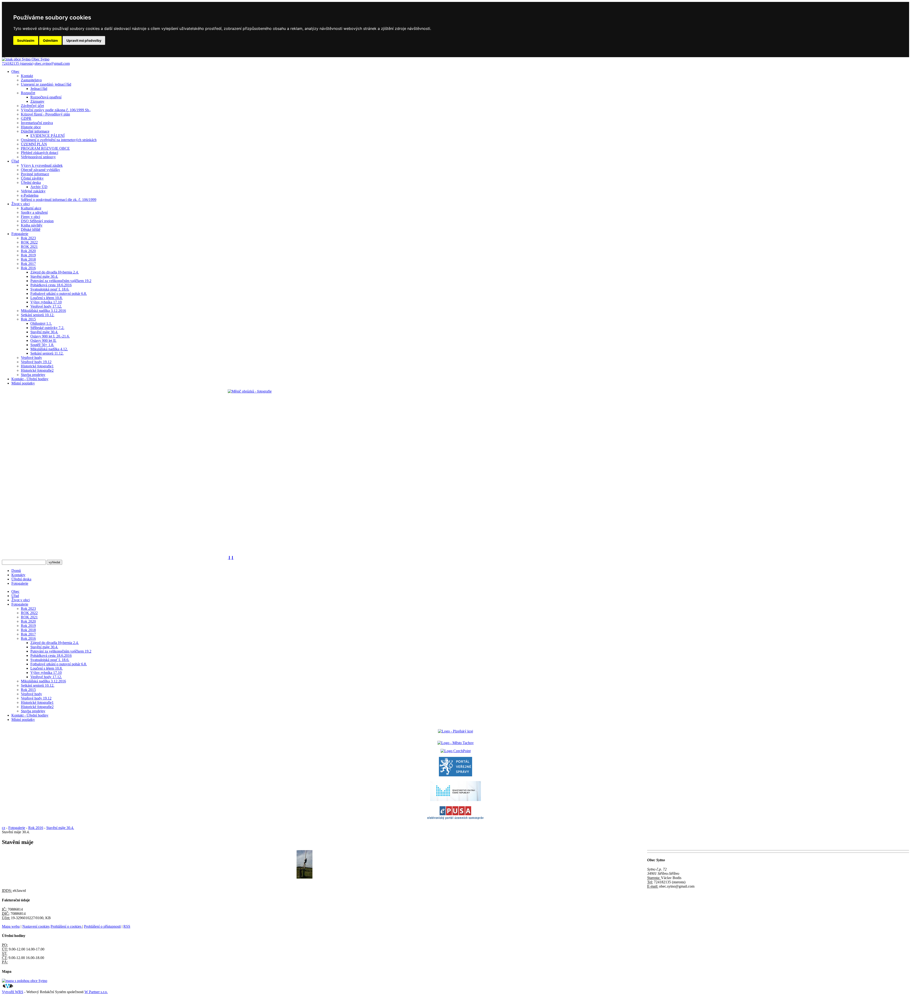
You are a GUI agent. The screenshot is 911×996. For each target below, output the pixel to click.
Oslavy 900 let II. (43, 340)
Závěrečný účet (32, 106)
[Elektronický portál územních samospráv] (455, 820)
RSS (126, 926)
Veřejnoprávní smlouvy (38, 157)
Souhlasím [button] (25, 40)
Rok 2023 (28, 238)
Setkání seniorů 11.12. (47, 353)
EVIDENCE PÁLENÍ (47, 136)
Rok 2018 (28, 259)
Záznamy (37, 101)
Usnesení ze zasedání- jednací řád (46, 84)
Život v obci (20, 204)
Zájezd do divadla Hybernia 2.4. (54, 272)
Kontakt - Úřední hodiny (29, 379)
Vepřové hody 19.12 (36, 362)
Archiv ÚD (38, 187)
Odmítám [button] (50, 40)
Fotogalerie (19, 234)
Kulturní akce (31, 208)
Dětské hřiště (30, 229)
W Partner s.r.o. (96, 992)
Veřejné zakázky (33, 191)
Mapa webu (11, 926)
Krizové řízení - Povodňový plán (45, 114)
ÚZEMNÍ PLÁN (34, 144)
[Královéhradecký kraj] (455, 731)
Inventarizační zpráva (37, 123)
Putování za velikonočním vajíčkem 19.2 (60, 281)
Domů (16, 571)
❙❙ (231, 558)
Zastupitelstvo (31, 80)
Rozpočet (28, 93)
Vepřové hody (31, 358)
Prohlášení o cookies (66, 926)
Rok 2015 (28, 319)
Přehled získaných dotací (39, 153)
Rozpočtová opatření (45, 97)
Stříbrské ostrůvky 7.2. (47, 328)
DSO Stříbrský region (37, 221)
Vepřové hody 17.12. (46, 306)
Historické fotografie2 (37, 370)
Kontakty (18, 575)
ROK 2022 (29, 242)
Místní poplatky (23, 383)
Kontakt (27, 76)
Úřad (15, 161)
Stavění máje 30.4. (44, 276)
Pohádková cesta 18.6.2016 (51, 285)
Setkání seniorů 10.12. (37, 315)
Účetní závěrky (32, 178)
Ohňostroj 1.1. (41, 323)
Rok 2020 (28, 251)
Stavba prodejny (33, 375)
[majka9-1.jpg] (304, 877)
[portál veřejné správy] (455, 775)
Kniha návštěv (31, 225)
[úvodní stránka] (455, 472)
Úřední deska (31, 183)
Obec (15, 71)
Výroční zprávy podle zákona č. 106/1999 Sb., (56, 110)
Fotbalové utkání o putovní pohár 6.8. (58, 294)
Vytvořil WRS (12, 992)
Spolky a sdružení (34, 212)
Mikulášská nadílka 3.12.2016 (43, 311)
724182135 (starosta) (17, 63)
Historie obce (31, 127)
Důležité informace (35, 131)
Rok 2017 (28, 264)
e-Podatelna (29, 195)
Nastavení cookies (36, 926)
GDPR (26, 118)
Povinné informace (35, 174)
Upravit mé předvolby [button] (83, 40)
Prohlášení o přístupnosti (102, 926)
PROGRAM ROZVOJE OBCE (45, 148)
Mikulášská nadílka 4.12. (49, 349)
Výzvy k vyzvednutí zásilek (42, 165)
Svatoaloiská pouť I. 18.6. (49, 289)
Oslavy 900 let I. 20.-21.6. (50, 336)
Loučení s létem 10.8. (46, 298)
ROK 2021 (29, 247)
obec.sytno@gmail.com (52, 63)
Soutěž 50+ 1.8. (42, 345)
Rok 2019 (28, 255)
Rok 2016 (28, 268)
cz (3, 828)
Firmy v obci (30, 217)
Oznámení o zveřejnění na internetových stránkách (59, 140)
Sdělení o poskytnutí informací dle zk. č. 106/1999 (58, 200)
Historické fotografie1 (37, 366)
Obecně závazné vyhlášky (40, 170)
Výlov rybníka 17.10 (46, 302)
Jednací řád (38, 89)
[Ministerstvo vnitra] (455, 800)
